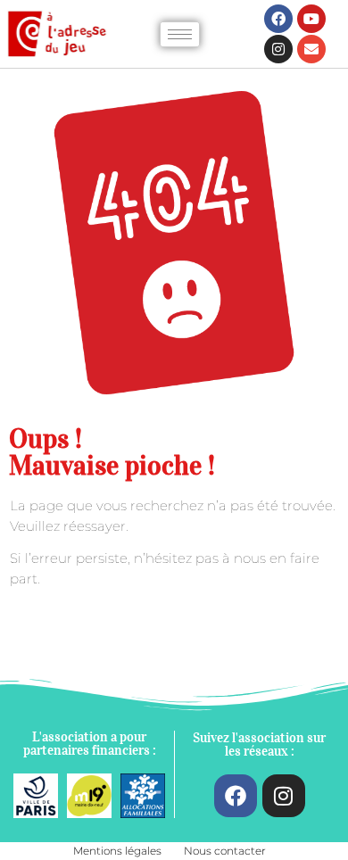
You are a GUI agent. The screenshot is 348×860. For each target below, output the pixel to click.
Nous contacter (225, 850)
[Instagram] (278, 49)
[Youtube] (311, 18)
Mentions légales (117, 850)
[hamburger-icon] (180, 34)
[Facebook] (278, 18)
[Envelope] (311, 49)
